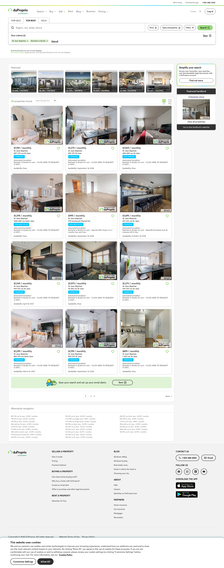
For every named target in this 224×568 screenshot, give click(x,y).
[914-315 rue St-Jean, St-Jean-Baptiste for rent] (37, 260)
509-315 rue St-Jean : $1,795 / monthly (78, 437)
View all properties (196, 122)
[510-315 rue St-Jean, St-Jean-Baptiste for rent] (146, 260)
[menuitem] (82, 458)
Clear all (54, 41)
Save (121, 382)
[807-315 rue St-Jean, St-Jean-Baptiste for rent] (37, 125)
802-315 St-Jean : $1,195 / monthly (132, 419)
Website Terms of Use (69, 537)
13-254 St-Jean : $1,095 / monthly (22, 427)
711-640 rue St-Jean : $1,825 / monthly (24, 429)
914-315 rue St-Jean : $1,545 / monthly (78, 416)
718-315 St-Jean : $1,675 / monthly (23, 419)
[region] (112, 552)
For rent (31, 20)
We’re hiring (177, 2)
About (117, 479)
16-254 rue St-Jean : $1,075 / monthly (78, 432)
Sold (44, 20)
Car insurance (119, 509)
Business (90, 11)
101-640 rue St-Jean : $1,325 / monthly (133, 427)
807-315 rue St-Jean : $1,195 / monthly (24, 416)
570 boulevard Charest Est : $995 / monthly (26, 435)
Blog (117, 451)
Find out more (196, 80)
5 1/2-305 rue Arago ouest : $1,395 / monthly (80, 422)
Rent (70, 11)
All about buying (120, 461)
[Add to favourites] (58, 148)
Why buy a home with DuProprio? (65, 481)
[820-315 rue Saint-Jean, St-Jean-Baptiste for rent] (37, 328)
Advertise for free (59, 501)
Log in (210, 11)
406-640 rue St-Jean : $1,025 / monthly (24, 424)
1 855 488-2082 (208, 2)
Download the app (192, 2)
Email (210, 458)
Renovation (118, 517)
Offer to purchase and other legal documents (70, 489)
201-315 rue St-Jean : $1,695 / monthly (24, 437)
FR (200, 11)
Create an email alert (60, 485)
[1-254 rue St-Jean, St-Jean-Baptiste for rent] (146, 328)
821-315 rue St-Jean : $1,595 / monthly (133, 432)
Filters (188, 28)
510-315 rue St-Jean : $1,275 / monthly (78, 435)
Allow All (45, 561)
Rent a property (61, 495)
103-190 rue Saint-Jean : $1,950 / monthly (79, 424)
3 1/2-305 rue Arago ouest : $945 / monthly (80, 419)
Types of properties (169, 28)
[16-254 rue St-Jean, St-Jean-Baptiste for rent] (91, 260)
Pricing (54, 461)
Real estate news (121, 465)
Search (203, 27)
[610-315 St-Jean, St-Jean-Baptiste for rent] (91, 125)
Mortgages (118, 513)
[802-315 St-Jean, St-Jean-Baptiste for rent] (91, 328)
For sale (16, 20)
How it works (57, 457)
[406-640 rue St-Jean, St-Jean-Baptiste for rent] (146, 125)
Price (152, 28)
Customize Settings (23, 561)
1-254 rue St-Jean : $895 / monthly (132, 422)
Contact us (182, 451)
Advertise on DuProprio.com (125, 493)
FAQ (115, 485)
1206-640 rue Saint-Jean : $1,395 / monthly (26, 432)
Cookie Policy (65, 555)
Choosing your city (121, 473)
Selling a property (63, 451)
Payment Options (59, 465)
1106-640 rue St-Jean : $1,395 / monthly (133, 424)
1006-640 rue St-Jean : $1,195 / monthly (133, 429)
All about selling (120, 457)
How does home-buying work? (64, 477)
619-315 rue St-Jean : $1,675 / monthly (78, 427)
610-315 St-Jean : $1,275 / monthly (23, 422)
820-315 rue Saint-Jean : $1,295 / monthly (134, 416)
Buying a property (62, 471)
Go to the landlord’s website (196, 127)
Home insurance (120, 505)
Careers (117, 489)
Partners (119, 500)
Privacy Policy (88, 537)
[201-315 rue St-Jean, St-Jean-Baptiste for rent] (146, 193)
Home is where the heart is (125, 469)
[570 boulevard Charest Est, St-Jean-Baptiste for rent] (91, 193)
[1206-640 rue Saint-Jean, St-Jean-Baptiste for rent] (37, 193)
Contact (193, 11)
